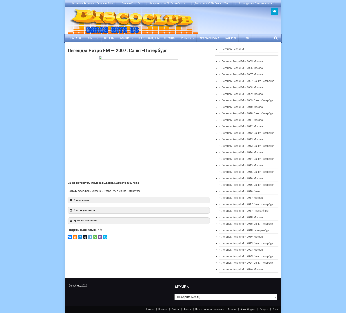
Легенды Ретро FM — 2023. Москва (242, 249)
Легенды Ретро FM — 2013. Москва (242, 139)
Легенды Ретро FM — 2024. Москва (242, 269)
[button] (139, 200)
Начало (75, 38)
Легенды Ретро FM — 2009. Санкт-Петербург (247, 100)
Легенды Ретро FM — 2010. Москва (242, 106)
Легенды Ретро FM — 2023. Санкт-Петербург (247, 256)
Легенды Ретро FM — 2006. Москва (242, 68)
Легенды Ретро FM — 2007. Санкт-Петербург (247, 81)
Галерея (230, 38)
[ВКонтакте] (70, 237)
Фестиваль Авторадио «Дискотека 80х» (92, 3)
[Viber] (100, 237)
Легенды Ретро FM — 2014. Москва (242, 152)
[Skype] (105, 237)
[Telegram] (90, 237)
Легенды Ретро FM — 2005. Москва (242, 61)
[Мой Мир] (80, 237)
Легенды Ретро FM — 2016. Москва (242, 178)
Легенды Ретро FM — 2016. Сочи (240, 191)
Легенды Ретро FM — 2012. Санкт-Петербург (247, 132)
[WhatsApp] (95, 237)
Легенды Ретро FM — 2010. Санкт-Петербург (247, 113)
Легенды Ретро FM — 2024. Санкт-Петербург (247, 262)
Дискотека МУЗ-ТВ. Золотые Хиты (212, 3)
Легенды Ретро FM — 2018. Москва (242, 217)
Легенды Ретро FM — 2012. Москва (242, 126)
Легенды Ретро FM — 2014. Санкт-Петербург (247, 158)
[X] (85, 237)
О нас (245, 38)
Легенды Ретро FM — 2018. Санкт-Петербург (247, 223)
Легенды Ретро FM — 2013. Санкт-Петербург (247, 145)
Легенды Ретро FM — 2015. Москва (242, 165)
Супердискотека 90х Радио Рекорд (167, 3)
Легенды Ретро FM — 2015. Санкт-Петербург (247, 171)
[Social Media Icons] (274, 11)
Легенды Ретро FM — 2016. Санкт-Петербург (247, 184)
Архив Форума (209, 38)
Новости (92, 38)
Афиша (125, 38)
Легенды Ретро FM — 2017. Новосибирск (245, 210)
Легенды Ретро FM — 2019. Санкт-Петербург (247, 243)
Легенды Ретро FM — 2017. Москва (242, 197)
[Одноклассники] (75, 237)
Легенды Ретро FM (131, 3)
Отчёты (109, 38)
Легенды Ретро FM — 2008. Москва (242, 87)
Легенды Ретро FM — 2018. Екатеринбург (245, 230)
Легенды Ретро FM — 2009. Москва (242, 93)
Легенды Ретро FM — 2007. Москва (242, 74)
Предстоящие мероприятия (156, 38)
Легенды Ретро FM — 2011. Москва (242, 119)
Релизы (186, 38)
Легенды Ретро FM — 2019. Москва (242, 236)
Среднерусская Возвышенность (255, 3)
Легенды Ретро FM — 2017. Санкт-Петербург (247, 204)
